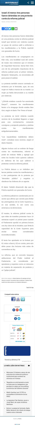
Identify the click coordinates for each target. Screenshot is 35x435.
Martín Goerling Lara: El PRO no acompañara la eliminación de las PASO (16, 394)
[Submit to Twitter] (23, 301)
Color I (15, 424)
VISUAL (19, 418)
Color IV (19, 424)
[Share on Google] (17, 309)
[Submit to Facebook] (13, 301)
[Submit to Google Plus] (18, 301)
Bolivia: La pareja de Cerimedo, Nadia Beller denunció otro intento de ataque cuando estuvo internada (18, 410)
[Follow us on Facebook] (15, 318)
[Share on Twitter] (20, 309)
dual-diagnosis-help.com (26, 361)
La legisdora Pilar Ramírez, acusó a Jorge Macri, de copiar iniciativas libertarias (17, 402)
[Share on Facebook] (13, 309)
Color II (16, 424)
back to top (30, 287)
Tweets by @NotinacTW (12, 360)
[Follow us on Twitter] (19, 318)
